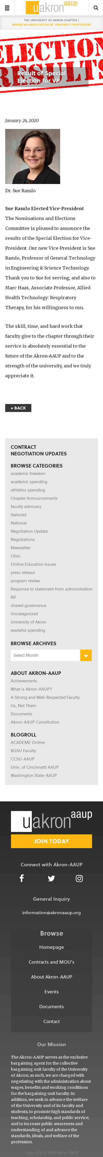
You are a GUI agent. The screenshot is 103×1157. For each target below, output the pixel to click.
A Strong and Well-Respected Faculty (45, 697)
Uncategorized (24, 613)
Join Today (51, 841)
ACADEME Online (28, 742)
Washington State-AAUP (34, 775)
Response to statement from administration (52, 589)
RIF (13, 597)
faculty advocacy (26, 506)
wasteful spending (28, 630)
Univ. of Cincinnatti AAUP (35, 767)
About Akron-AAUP (51, 977)
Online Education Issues (33, 564)
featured (18, 514)
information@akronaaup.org (51, 912)
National (19, 523)
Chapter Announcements (34, 498)
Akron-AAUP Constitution (35, 722)
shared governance (28, 605)
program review (25, 580)
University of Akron (28, 622)
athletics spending (28, 490)
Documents (21, 713)
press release (23, 572)
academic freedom (28, 473)
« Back (18, 408)
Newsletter (20, 547)
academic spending (29, 481)
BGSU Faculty (23, 750)
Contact (51, 1021)
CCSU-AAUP (23, 759)
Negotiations (23, 539)
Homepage (51, 947)
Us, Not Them (23, 705)
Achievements (24, 680)
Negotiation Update (29, 531)
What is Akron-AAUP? (31, 689)
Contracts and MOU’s (51, 962)
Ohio (15, 556)
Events (51, 991)
